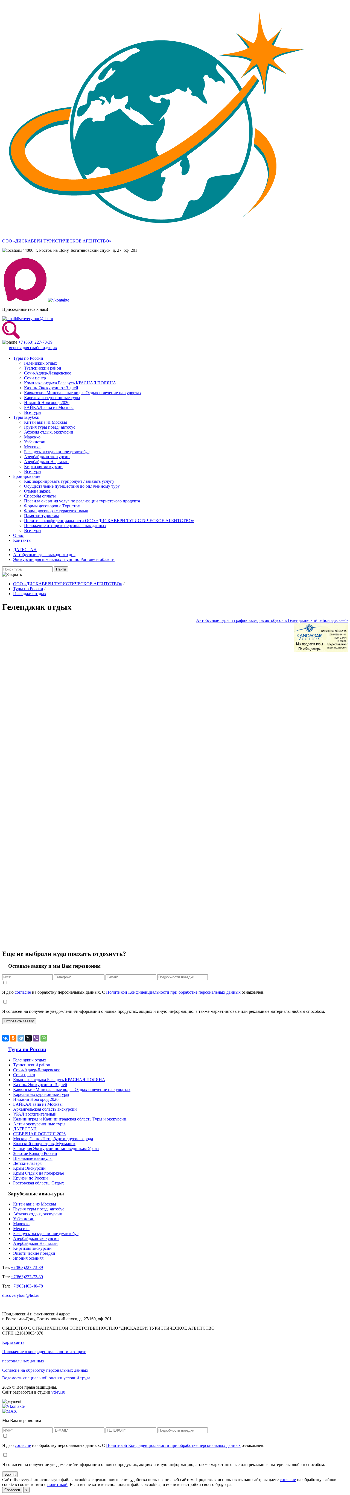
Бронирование (26, 476)
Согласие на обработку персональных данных (45, 1370)
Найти (61, 569)
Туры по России (28, 358)
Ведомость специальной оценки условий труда (46, 1378)
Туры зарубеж (26, 417)
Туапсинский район (42, 368)
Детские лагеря (27, 1163)
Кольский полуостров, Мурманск (44, 1143)
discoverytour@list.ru (34, 318)
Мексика (32, 446)
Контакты (22, 540)
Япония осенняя (28, 1258)
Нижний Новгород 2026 (46, 402)
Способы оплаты (40, 496)
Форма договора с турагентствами (56, 510)
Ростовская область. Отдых (38, 1183)
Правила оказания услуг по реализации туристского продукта (82, 501)
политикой (57, 1484)
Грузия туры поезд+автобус (49, 427)
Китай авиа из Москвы (45, 422)
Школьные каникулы (32, 1158)
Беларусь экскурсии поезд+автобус (56, 451)
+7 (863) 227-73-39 (35, 342)
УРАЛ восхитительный (35, 1114)
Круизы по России (30, 1178)
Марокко (32, 437)
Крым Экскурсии (29, 1168)
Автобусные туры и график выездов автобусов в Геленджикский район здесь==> (272, 620)
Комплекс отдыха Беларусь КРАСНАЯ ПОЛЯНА (70, 383)
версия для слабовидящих (33, 347)
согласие (23, 992)
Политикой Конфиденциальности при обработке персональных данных (173, 992)
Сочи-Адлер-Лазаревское (47, 373)
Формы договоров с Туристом (52, 506)
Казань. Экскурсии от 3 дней (51, 387)
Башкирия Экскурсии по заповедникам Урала (56, 1148)
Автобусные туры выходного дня (44, 554)
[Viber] (36, 1038)
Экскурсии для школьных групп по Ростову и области (64, 559)
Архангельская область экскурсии (45, 1109)
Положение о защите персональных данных (65, 525)
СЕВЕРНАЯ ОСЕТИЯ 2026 (39, 1133)
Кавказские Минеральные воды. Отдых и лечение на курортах (82, 392)
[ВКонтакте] (5, 1038)
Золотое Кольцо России (35, 1153)
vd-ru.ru (58, 1392)
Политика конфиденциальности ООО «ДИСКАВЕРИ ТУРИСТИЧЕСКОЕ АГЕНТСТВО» (109, 520)
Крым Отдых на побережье (38, 1173)
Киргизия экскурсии (43, 466)
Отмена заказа (37, 491)
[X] (28, 1038)
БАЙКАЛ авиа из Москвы (49, 407)
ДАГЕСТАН (25, 549)
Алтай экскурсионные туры (39, 1124)
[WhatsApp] (43, 1038)
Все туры (32, 412)
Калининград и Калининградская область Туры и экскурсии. (70, 1119)
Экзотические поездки (34, 1253)
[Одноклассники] (13, 1038)
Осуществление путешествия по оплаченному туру (72, 486)
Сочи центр (35, 378)
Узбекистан (34, 442)
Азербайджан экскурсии (47, 456)
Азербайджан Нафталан (46, 461)
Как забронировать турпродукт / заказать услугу (69, 481)
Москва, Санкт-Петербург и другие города (53, 1138)
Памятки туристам (41, 515)
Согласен (12, 1490)
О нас (18, 535)
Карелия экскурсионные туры (52, 397)
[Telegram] (21, 1038)
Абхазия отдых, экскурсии (48, 432)
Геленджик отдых (40, 363)
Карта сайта (13, 1342)
